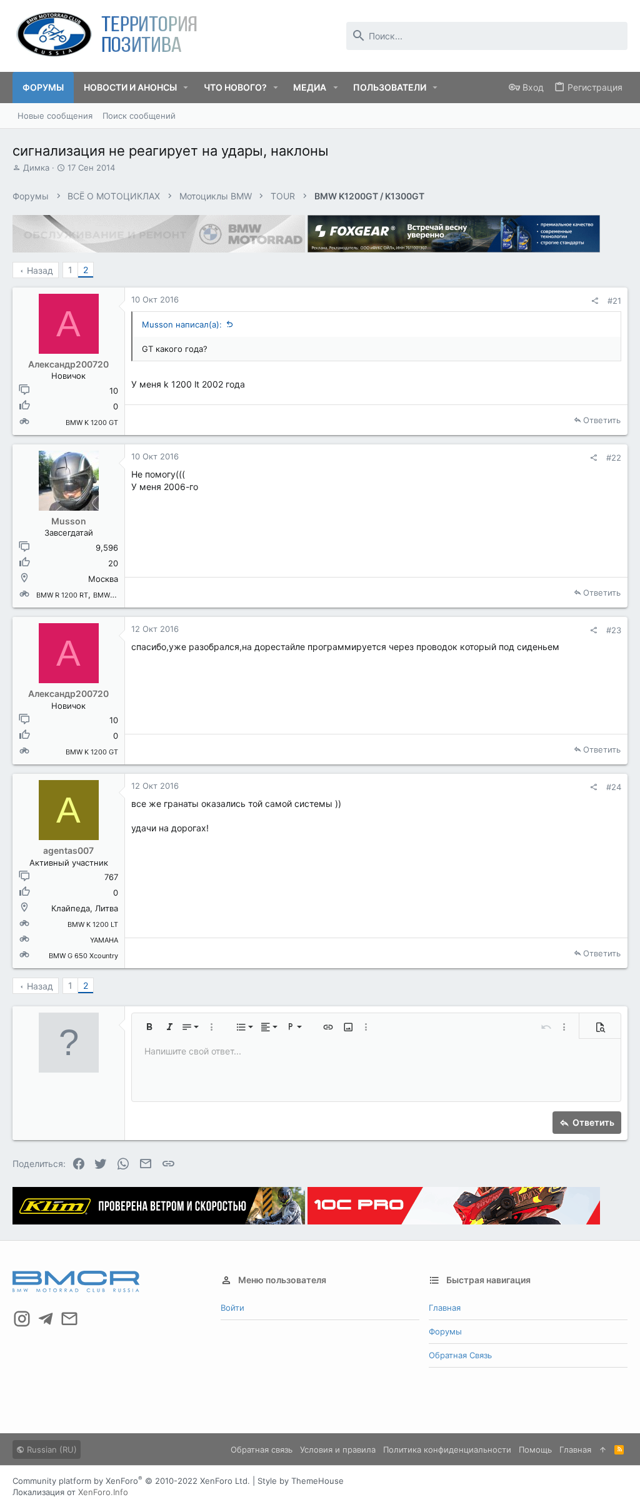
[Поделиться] (594, 301)
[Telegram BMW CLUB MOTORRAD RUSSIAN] (45, 1319)
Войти (232, 1308)
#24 (613, 787)
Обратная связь (460, 1355)
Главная (445, 1308)
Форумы (445, 1331)
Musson (68, 521)
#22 (613, 458)
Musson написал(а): (182, 324)
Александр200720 (68, 364)
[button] (186, 87)
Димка (36, 168)
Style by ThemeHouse (301, 1481)
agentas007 (68, 850)
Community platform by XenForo (131, 1481)
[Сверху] (603, 1449)
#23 (613, 630)
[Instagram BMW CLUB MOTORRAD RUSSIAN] (21, 1319)
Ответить (602, 420)
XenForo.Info (103, 1492)
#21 (614, 301)
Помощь (535, 1449)
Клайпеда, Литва (84, 908)
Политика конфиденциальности (447, 1449)
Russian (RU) (50, 1449)
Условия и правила (338, 1449)
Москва (103, 579)
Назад (40, 270)
